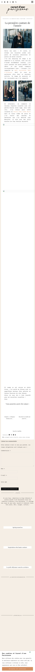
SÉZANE (28, 437)
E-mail (4, 475)
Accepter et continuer (17, 669)
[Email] (13, 2)
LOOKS (20, 437)
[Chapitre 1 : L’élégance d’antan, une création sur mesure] (10, 411)
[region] (17, 661)
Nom (3, 468)
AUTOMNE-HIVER (8, 437)
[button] (33, 2)
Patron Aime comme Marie (22, 111)
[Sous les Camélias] (17, 425)
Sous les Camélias (17, 431)
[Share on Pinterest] (14, 435)
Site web (4, 482)
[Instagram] (2, 2)
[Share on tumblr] (15, 435)
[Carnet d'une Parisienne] (17, 10)
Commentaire (5, 450)
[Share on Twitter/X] (11, 435)
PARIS (24, 437)
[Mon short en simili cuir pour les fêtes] (25, 411)
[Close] (31, 652)
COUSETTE (15, 437)
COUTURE (22, 18)
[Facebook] (7, 2)
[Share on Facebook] (9, 435)
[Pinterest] (4, 2)
